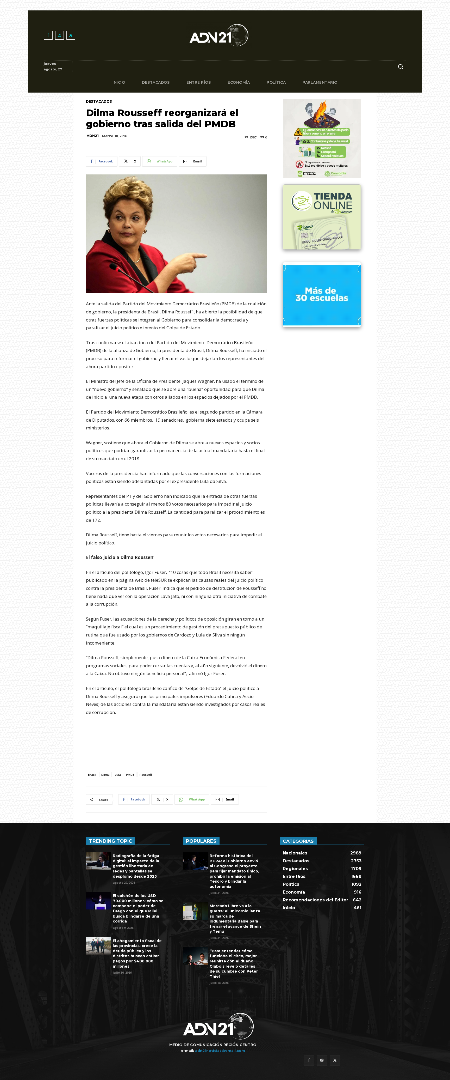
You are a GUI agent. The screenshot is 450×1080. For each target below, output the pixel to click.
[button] (400, 66)
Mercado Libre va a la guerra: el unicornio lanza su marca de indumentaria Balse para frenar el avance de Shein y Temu (235, 918)
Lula (118, 774)
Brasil (92, 774)
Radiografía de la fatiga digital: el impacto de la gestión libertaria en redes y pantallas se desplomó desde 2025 (136, 865)
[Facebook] (48, 35)
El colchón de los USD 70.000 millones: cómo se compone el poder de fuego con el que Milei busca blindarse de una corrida (138, 908)
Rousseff (146, 774)
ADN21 (93, 135)
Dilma (105, 774)
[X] (70, 35)
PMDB (130, 774)
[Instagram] (59, 35)
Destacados (99, 101)
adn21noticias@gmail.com (220, 1050)
